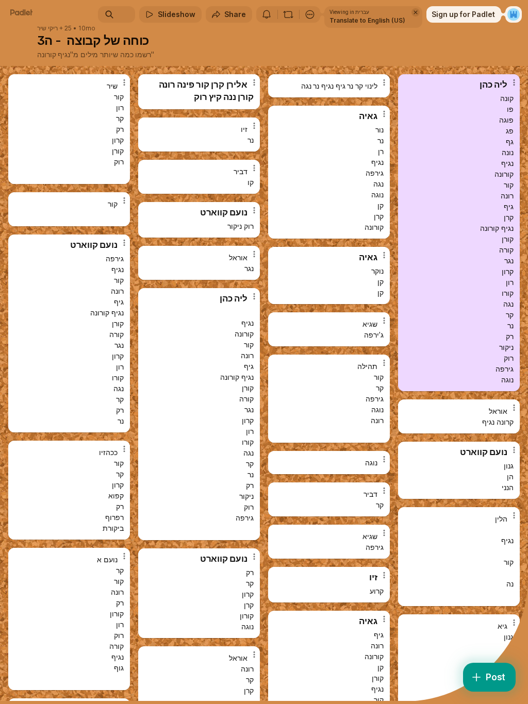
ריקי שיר (47, 28)
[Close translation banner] (415, 12)
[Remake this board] (288, 14)
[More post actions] (117, 86)
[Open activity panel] (266, 14)
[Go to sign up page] (513, 14)
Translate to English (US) (367, 20)
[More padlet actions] (310, 14)
